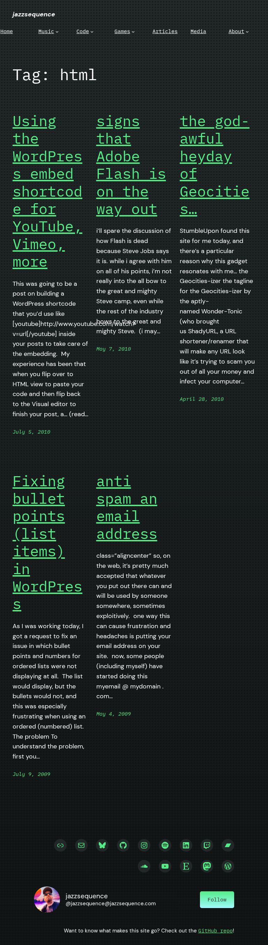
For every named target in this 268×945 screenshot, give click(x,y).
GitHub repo (215, 930)
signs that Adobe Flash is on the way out (131, 165)
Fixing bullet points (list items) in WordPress (47, 542)
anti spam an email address (126, 507)
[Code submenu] (92, 31)
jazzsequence (34, 14)
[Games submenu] (133, 31)
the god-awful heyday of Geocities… (215, 165)
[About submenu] (247, 31)
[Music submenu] (57, 31)
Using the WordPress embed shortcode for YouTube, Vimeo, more (47, 191)
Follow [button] (217, 899)
